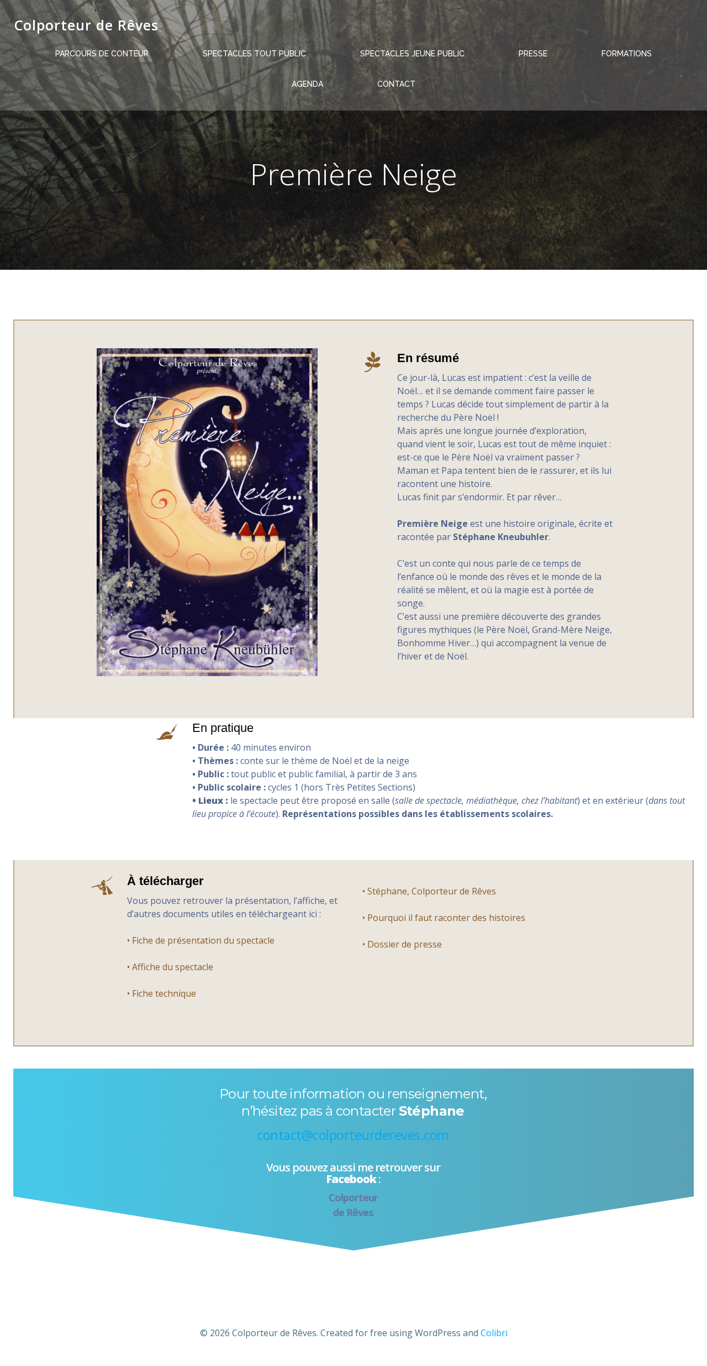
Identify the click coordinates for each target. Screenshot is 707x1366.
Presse (533, 53)
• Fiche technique (161, 993)
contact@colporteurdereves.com (353, 1135)
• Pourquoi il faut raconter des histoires (443, 918)
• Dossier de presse (402, 944)
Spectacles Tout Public (254, 53)
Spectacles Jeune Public (412, 53)
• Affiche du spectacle (170, 967)
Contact (396, 84)
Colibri (494, 1333)
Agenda (307, 84)
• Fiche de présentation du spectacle (201, 940)
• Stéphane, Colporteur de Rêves (429, 891)
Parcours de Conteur (102, 53)
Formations (627, 53)
